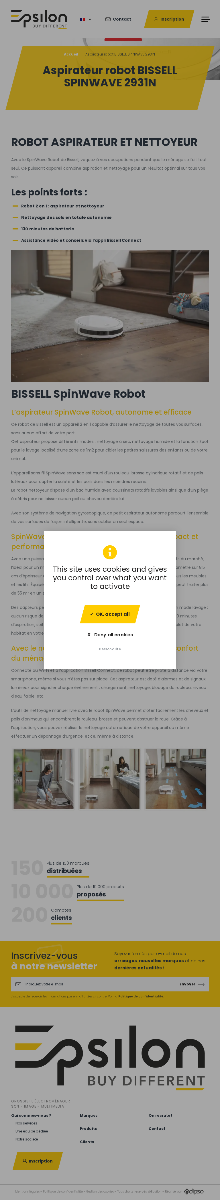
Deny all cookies (113, 634)
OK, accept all (113, 614)
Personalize (110, 649)
